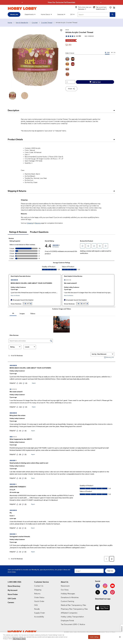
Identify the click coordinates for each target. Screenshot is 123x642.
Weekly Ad (14, 14)
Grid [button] (107, 53)
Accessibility (39, 617)
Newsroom (65, 586)
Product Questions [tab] (39, 232)
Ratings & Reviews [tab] (18, 232)
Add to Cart (96, 82)
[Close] (120, 637)
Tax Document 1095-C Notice (73, 624)
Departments (29, 14)
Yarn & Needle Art (22, 22)
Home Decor (45, 14)
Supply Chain (39, 613)
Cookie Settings (94, 637)
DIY (71, 14)
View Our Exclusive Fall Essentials (61, 2)
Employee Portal (67, 620)
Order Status (39, 597)
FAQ (36, 605)
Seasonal (60, 14)
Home (10, 22)
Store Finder (13, 594)
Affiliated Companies (69, 613)
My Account (12, 590)
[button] (67, 59)
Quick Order (39, 601)
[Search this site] (112, 14)
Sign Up (110, 571)
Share (70, 88)
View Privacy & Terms (19, 638)
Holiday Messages (68, 594)
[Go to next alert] (101, 2)
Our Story (65, 590)
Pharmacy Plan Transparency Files (74, 609)
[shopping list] (110, 7)
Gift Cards (12, 598)
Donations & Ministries (70, 597)
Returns (37, 223)
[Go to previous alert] (22, 2)
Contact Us (38, 586)
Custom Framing (67, 601)
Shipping (30, 223)
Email (78, 571)
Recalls (37, 609)
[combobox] (94, 14)
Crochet (35, 22)
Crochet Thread (46, 22)
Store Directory (14, 586)
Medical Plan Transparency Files (73, 605)
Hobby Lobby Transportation (72, 617)
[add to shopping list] (61, 30)
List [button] (113, 53)
